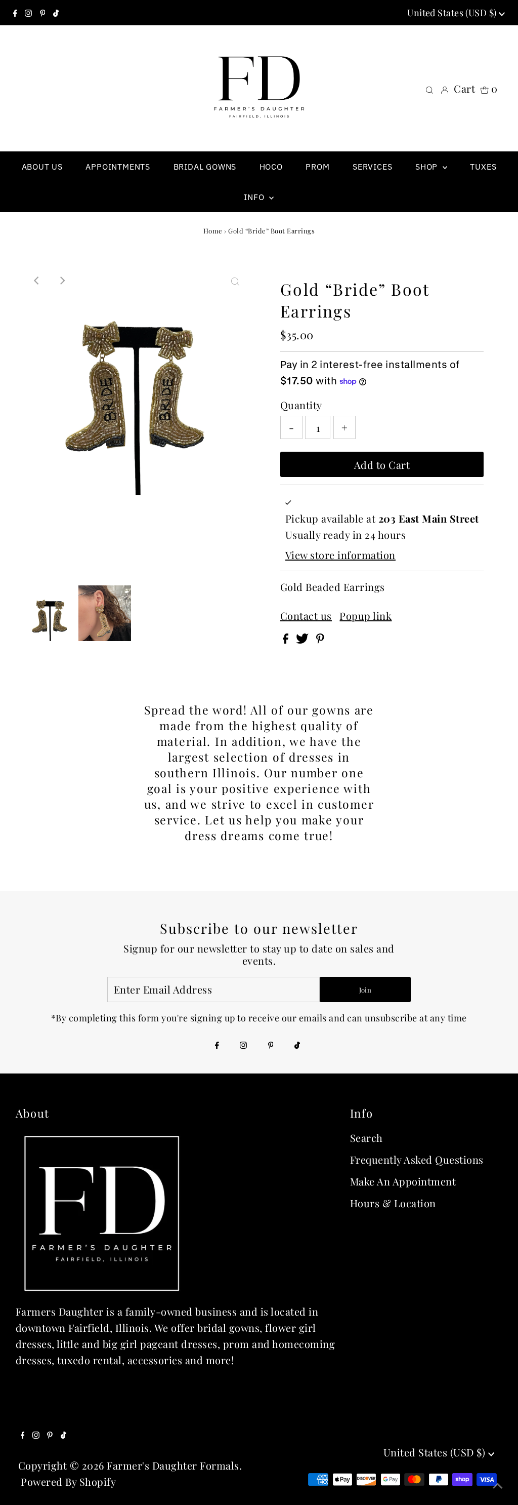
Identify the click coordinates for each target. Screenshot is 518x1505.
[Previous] (37, 280)
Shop (427, 167)
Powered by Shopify (68, 1481)
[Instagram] (28, 13)
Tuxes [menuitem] (483, 167)
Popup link (365, 616)
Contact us (306, 616)
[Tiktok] (56, 13)
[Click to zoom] (235, 280)
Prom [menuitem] (317, 167)
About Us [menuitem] (42, 167)
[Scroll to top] (498, 1485)
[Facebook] (15, 13)
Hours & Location (393, 1203)
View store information (340, 555)
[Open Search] (429, 88)
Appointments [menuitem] (117, 167)
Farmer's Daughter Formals (173, 1465)
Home (213, 230)
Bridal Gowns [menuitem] (205, 167)
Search (366, 1137)
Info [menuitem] (255, 197)
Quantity (301, 405)
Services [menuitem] (372, 167)
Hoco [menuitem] (271, 167)
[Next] (62, 280)
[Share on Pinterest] (320, 639)
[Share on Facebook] (287, 639)
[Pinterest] (42, 13)
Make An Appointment (403, 1181)
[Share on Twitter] (303, 639)
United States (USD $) (453, 13)
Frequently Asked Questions (417, 1159)
